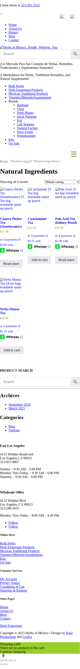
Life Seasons (25, 124)
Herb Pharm (25, 113)
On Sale (14, 143)
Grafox (27, 637)
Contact (14, 40)
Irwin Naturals (26, 116)
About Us (15, 28)
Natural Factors (27, 128)
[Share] (10, 660)
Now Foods (25, 132)
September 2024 (19, 404)
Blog (12, 36)
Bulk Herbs (16, 86)
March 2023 (17, 408)
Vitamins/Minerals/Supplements (30, 97)
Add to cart (39, 260)
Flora (20, 109)
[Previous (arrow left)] (1, 664)
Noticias (14, 430)
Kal (19, 120)
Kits (11, 139)
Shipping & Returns (13, 590)
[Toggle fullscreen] (6, 660)
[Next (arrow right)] (6, 664)
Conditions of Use (12, 586)
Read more (11, 263)
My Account (8, 579)
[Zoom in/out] (1, 660)
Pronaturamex (26, 135)
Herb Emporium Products (26, 90)
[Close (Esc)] (14, 660)
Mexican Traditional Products (28, 93)
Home (13, 25)
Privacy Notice (10, 583)
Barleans (23, 105)
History (14, 32)
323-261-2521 (30, 5)
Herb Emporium (11, 626)
